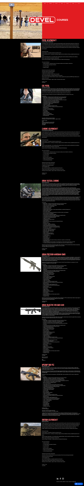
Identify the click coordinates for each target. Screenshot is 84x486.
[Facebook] (60, 479)
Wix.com (74, 481)
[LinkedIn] (57, 479)
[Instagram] (63, 479)
